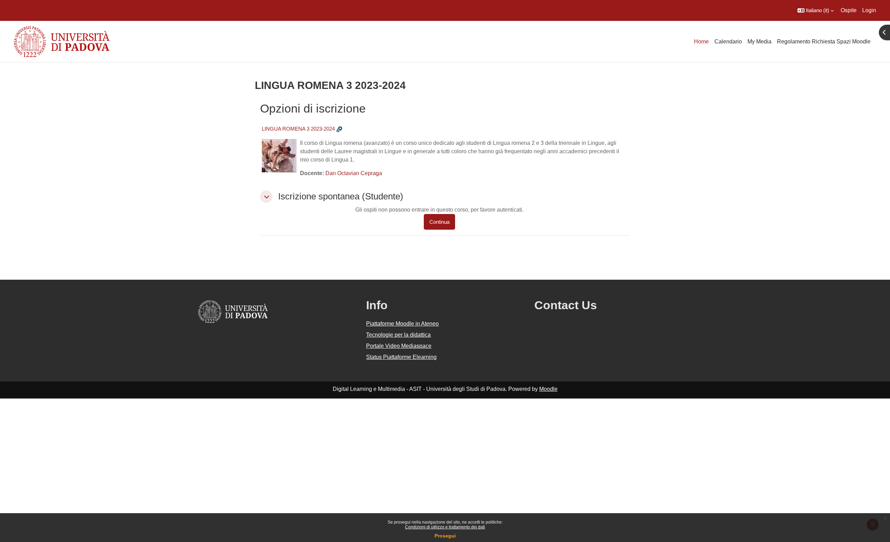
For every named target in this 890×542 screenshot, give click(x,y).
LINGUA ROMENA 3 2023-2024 (298, 129)
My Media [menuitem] (759, 41)
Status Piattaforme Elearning (401, 357)
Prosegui (445, 536)
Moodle (548, 389)
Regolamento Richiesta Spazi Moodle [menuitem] (824, 41)
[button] (815, 10)
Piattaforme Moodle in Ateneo (402, 324)
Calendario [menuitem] (728, 41)
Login (869, 10)
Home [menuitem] (701, 41)
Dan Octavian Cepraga (353, 173)
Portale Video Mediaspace (398, 346)
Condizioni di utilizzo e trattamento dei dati (445, 527)
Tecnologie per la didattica (398, 335)
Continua (439, 222)
